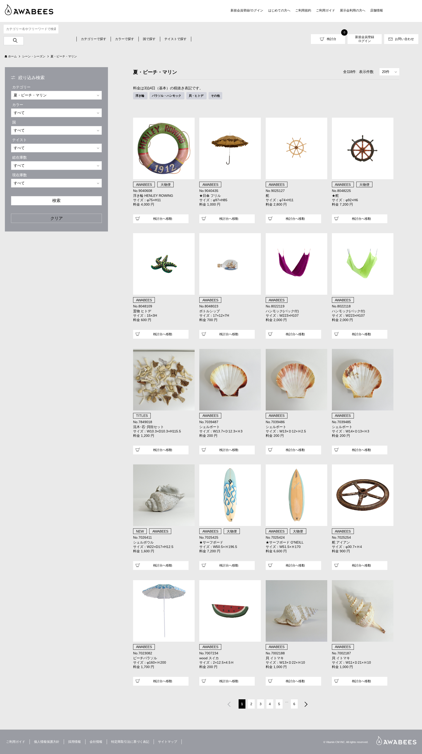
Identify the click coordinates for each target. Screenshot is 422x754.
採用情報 (74, 742)
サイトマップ (167, 742)
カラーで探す (124, 39)
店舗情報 (376, 10)
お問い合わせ (404, 39)
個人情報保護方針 (46, 742)
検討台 (331, 39)
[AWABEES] (25, 8)
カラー (17, 105)
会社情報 (96, 742)
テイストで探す (175, 39)
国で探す (149, 39)
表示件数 (366, 72)
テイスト (19, 140)
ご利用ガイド (325, 10)
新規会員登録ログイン (364, 39)
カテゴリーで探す (93, 39)
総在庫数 (19, 157)
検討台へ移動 (162, 218)
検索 (56, 200)
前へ (229, 704)
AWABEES (396, 740)
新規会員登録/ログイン (247, 10)
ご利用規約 (303, 10)
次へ (306, 704)
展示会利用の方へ (352, 10)
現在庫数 (19, 175)
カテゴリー (21, 87)
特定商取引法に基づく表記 (130, 742)
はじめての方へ (279, 10)
